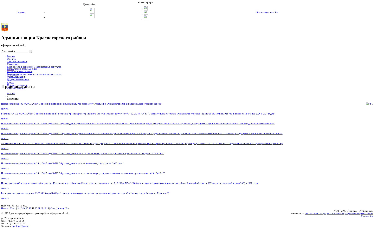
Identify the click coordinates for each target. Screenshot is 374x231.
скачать (4, 108)
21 (39, 208)
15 (21, 208)
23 (45, 208)
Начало (4, 208)
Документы (13, 64)
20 (36, 208)
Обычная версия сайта (267, 12)
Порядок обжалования (18, 79)
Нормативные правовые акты (22, 69)
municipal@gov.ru (20, 226)
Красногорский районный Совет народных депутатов (34, 67)
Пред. (13, 208)
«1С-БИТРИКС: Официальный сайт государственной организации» (339, 213)
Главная (11, 56)
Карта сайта (367, 216)
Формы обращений (16, 76)
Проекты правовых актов (19, 71)
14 (18, 208)
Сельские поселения (17, 61)
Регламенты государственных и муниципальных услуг (34, 74)
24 (47, 208)
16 (24, 208)
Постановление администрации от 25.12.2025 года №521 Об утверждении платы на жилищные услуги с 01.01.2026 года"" (62, 163)
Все (67, 208)
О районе (11, 59)
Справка (21, 12)
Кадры (10, 82)
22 (42, 208)
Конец (61, 208)
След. (53, 208)
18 (30, 208)
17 (27, 208)
